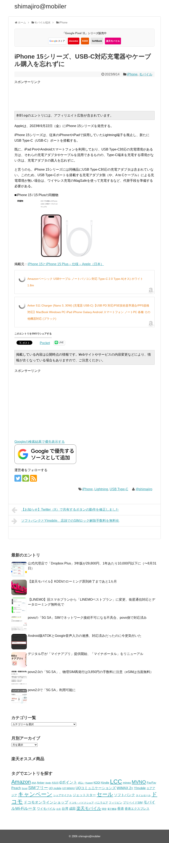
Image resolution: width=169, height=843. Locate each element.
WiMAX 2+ (125, 788)
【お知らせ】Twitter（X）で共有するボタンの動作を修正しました (70, 509)
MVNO (139, 782)
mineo (127, 782)
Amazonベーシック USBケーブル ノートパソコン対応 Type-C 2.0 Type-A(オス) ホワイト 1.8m (85, 282)
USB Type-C (119, 489)
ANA (34, 783)
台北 (58, 809)
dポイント (68, 782)
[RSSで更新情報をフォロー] (33, 478)
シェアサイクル (62, 795)
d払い (81, 782)
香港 (120, 808)
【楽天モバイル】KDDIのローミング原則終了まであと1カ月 (72, 581)
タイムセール (143, 795)
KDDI (85, 41)
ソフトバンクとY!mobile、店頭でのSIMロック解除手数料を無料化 (70, 520)
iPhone (132, 74)
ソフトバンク (124, 795)
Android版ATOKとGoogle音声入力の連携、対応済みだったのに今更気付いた (84, 635)
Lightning (101, 489)
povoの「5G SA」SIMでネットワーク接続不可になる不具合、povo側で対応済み (87, 617)
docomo (73, 41)
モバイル (145, 74)
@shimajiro (144, 489)
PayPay (151, 782)
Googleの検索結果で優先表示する (39, 441)
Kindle (105, 782)
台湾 (65, 808)
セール (105, 794)
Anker (41, 782)
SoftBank (97, 41)
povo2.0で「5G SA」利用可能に (52, 690)
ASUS (55, 782)
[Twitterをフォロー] (17, 478)
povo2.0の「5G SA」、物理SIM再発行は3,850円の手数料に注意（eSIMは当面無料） (90, 672)
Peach (16, 788)
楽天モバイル (113, 41)
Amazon (21, 782)
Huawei (89, 783)
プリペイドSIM (133, 802)
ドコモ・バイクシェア (81, 802)
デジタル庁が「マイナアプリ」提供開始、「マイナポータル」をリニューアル (85, 654)
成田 (72, 808)
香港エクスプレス (137, 808)
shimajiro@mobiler (40, 6)
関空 (104, 809)
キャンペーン (35, 794)
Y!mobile (140, 788)
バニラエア (101, 802)
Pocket (45, 343)
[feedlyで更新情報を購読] (25, 478)
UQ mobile (55, 788)
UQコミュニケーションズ (96, 788)
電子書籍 (111, 809)
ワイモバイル (46, 808)
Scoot (24, 788)
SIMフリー (38, 787)
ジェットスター (84, 795)
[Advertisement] (89, 94)
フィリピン (115, 802)
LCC (116, 781)
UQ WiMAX (68, 788)
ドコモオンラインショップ (46, 802)
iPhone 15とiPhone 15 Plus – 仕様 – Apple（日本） (66, 264)
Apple (48, 783)
